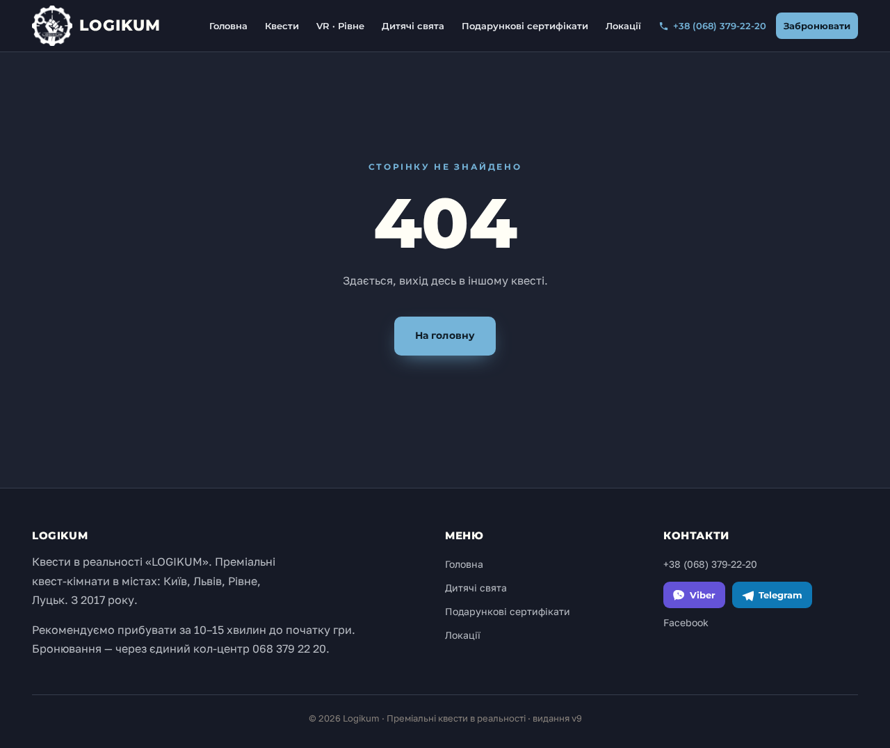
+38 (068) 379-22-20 (719, 25)
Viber (702, 594)
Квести (282, 25)
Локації (623, 25)
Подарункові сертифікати (525, 25)
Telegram (780, 594)
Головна (228, 25)
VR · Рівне (340, 25)
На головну (445, 335)
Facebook (686, 622)
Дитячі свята (413, 25)
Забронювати (817, 25)
